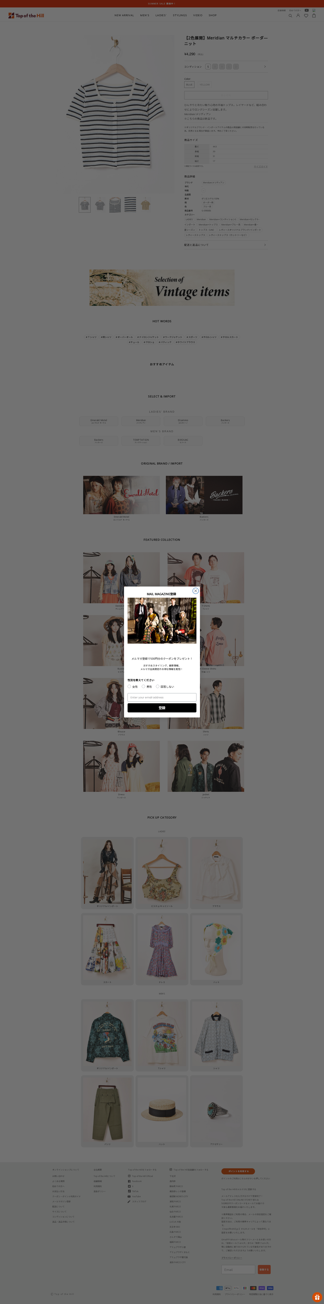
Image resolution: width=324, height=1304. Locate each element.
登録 (162, 707)
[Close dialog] (196, 591)
